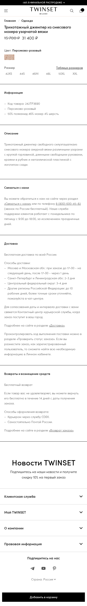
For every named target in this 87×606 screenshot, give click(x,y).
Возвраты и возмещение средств (27, 374)
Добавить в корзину (43, 597)
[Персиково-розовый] (9, 57)
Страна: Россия (42, 579)
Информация (13, 93)
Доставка (11, 243)
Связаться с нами (16, 188)
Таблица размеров (69, 67)
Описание (11, 133)
